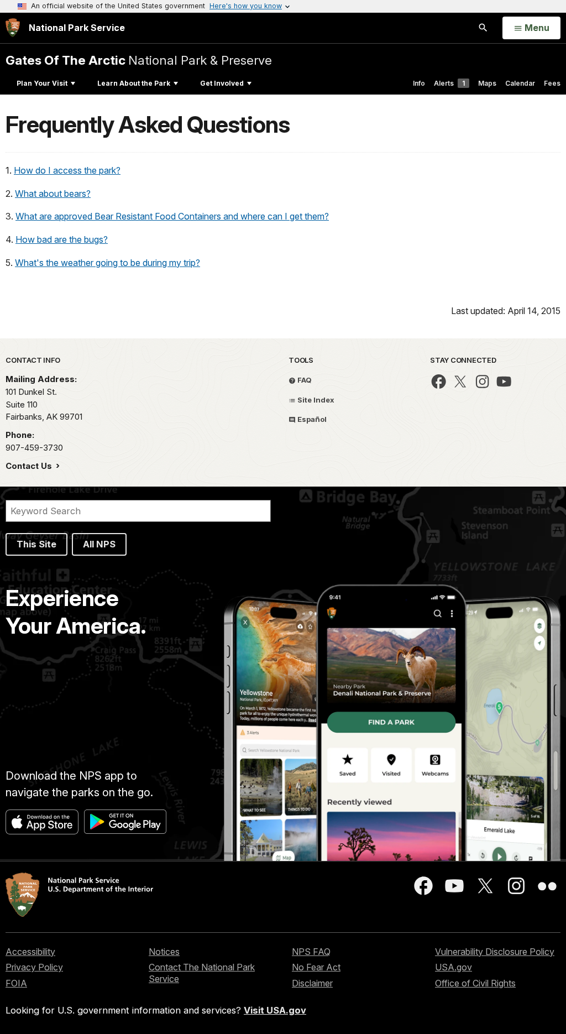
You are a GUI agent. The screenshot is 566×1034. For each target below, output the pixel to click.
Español (311, 419)
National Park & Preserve (139, 60)
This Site (36, 544)
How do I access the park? (67, 170)
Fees (552, 83)
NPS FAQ (311, 951)
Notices (164, 951)
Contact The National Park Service (202, 973)
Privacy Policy (34, 967)
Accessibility (30, 951)
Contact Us (30, 466)
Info (419, 83)
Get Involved (222, 83)
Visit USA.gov (275, 1010)
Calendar (520, 83)
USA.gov (453, 967)
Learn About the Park (133, 83)
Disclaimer (312, 983)
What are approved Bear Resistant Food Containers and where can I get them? (172, 216)
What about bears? (53, 193)
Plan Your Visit (42, 83)
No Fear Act (316, 967)
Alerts (449, 83)
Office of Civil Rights (475, 983)
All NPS (99, 544)
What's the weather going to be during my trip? (107, 262)
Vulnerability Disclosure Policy (494, 951)
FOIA (16, 983)
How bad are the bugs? (61, 239)
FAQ (304, 379)
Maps (487, 83)
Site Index (315, 399)
